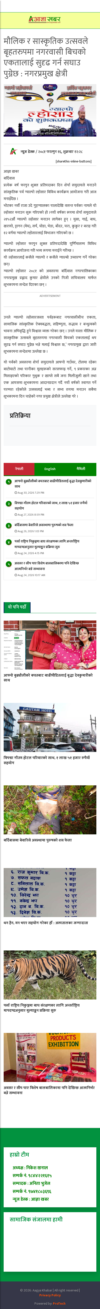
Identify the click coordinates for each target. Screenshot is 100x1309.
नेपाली (19, 469)
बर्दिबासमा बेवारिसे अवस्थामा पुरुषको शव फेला (44, 525)
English (50, 469)
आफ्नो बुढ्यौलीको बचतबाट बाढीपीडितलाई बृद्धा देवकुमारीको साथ (53, 483)
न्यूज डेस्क (28, 152)
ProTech (59, 1303)
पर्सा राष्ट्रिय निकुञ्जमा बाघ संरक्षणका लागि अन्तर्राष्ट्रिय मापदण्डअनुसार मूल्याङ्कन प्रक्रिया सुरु (47, 544)
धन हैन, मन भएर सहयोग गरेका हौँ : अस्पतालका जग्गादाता (46, 923)
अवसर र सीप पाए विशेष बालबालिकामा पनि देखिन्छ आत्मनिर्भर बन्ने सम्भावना (47, 565)
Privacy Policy (50, 1295)
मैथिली (81, 469)
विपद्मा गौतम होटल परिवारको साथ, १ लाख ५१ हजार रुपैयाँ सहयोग (51, 505)
